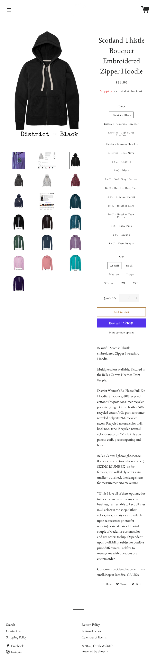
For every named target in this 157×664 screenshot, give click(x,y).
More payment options (121, 332)
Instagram (17, 652)
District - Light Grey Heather (121, 134)
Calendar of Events (94, 637)
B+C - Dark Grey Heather (121, 179)
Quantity (110, 298)
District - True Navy (121, 153)
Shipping (106, 91)
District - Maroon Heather (121, 144)
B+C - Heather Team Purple (121, 216)
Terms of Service (92, 631)
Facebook (17, 646)
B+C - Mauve (121, 234)
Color (121, 106)
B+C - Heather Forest (121, 197)
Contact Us (13, 631)
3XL (135, 283)
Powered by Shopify (95, 651)
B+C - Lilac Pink (121, 226)
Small (129, 265)
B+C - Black (121, 170)
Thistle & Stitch (102, 646)
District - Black (121, 115)
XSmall (114, 265)
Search (10, 624)
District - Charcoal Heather (121, 123)
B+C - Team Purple (121, 243)
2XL (123, 283)
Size (121, 256)
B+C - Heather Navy (121, 205)
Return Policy (91, 624)
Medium (114, 274)
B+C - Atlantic (121, 161)
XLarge (108, 283)
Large (130, 274)
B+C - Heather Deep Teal (121, 188)
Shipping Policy (16, 637)
